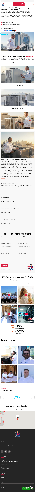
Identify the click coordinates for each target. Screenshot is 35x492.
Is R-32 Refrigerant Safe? (5, 197)
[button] (32, 283)
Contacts (2, 485)
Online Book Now (4, 265)
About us (2, 477)
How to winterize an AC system (6, 212)
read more (3, 178)
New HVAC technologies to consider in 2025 (8, 190)
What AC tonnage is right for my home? (7, 223)
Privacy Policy (3, 487)
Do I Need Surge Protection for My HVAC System (9, 219)
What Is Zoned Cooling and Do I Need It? (7, 201)
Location (2, 482)
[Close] (18, 416)
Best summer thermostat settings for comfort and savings (10, 208)
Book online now (17, 4)
